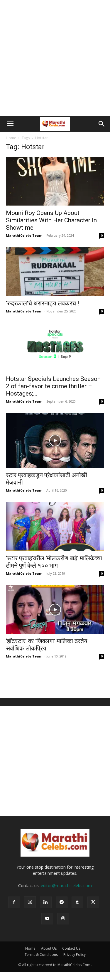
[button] (10, 124)
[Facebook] (14, 902)
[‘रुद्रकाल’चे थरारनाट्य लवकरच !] (55, 271)
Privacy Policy (74, 954)
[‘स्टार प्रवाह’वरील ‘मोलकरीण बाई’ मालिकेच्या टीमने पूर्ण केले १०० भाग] (55, 526)
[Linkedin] (46, 902)
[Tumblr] (77, 902)
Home (11, 137)
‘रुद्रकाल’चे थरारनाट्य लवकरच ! (42, 303)
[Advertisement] (55, 58)
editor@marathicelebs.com (66, 885)
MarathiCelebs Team (24, 235)
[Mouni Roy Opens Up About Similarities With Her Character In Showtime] (55, 181)
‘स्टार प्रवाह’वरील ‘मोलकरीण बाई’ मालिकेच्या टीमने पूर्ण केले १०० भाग (54, 562)
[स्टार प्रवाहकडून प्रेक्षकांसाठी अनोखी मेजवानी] (55, 440)
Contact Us (71, 948)
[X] (93, 902)
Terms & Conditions (41, 954)
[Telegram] (61, 902)
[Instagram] (30, 902)
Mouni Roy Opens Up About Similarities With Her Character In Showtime (51, 220)
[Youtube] (47, 918)
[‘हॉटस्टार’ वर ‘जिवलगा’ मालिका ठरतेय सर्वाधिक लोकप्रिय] (55, 609)
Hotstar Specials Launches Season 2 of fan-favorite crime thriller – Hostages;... (53, 386)
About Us (49, 948)
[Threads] (63, 918)
